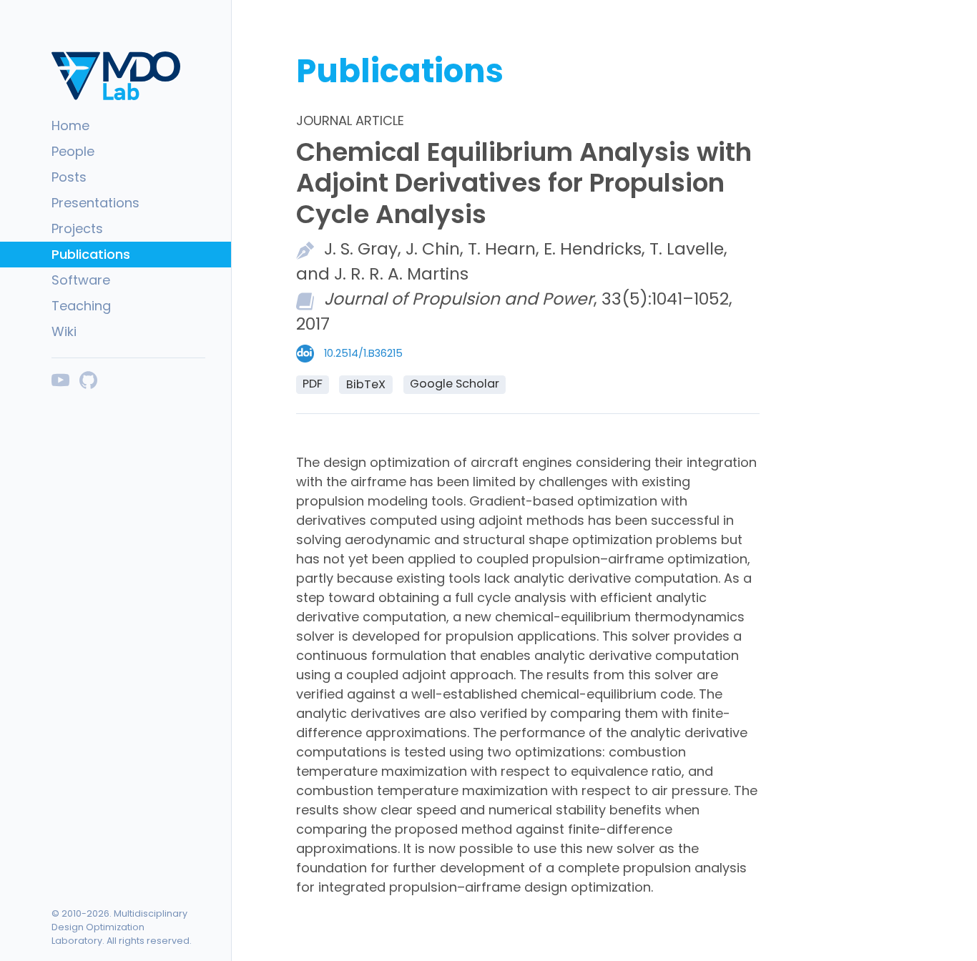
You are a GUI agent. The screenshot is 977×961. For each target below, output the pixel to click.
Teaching (81, 306)
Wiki (64, 331)
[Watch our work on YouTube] (60, 380)
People (72, 151)
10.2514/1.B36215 (363, 353)
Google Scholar (454, 383)
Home (70, 125)
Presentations (95, 203)
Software (80, 280)
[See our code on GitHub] (88, 380)
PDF (313, 383)
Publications (90, 254)
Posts (69, 177)
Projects (77, 228)
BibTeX (366, 384)
